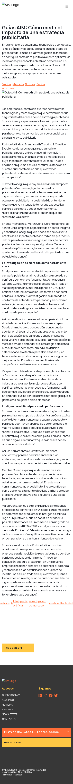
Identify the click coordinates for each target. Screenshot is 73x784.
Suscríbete (14, 647)
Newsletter (10, 714)
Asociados (8, 699)
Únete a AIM (12, 742)
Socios (40, 84)
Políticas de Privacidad (12, 774)
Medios (6, 84)
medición (54, 603)
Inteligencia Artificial (20, 603)
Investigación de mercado (37, 603)
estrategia (6, 603)
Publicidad (66, 603)
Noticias (30, 84)
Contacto (8, 719)
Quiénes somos (11, 695)
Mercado (18, 84)
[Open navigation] (67, 6)
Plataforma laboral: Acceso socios (31, 732)
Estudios (7, 709)
